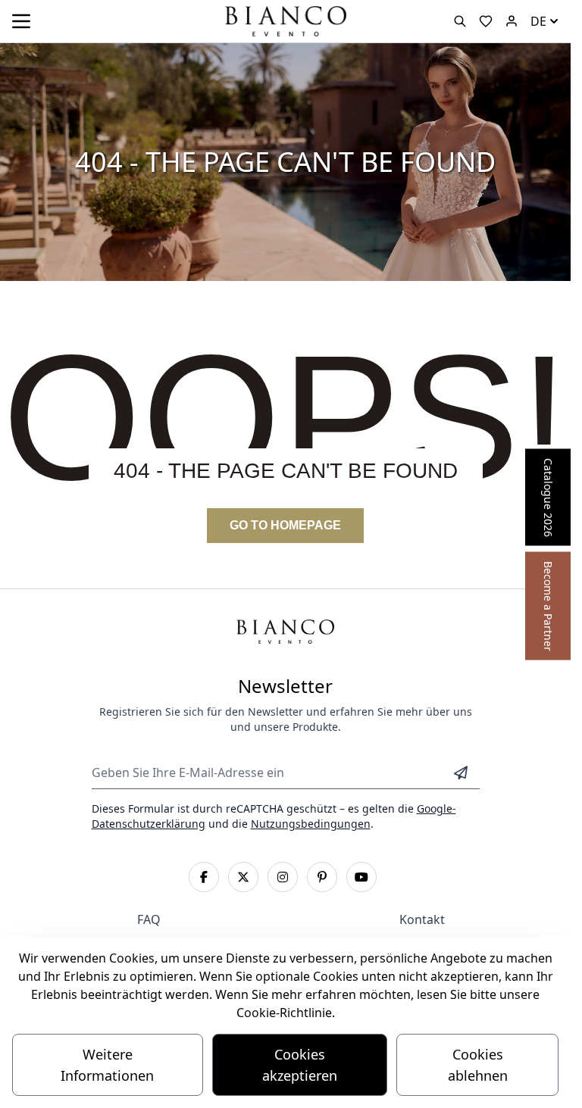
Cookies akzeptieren (299, 1065)
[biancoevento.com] (511, 21)
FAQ (149, 919)
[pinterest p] (322, 877)
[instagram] (283, 877)
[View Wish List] (486, 21)
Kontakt (422, 919)
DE (538, 21)
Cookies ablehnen (478, 1065)
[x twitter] (243, 877)
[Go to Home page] (285, 20)
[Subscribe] (461, 772)
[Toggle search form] (460, 21)
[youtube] (361, 877)
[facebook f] (204, 877)
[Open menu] (21, 21)
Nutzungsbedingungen (311, 823)
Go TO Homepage (285, 525)
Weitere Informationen (107, 1065)
